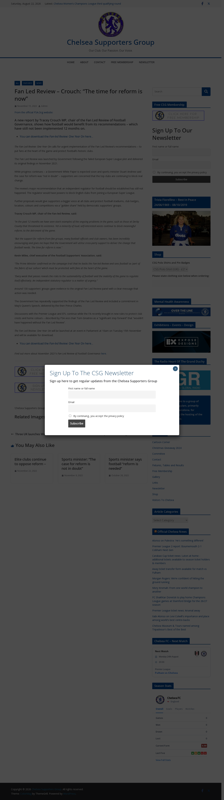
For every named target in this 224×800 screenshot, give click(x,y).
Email (71, 402)
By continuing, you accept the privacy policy (98, 416)
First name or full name (81, 388)
